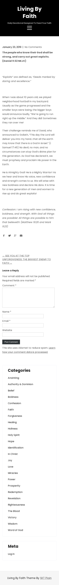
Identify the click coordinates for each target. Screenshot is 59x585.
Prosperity (14, 485)
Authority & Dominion (20, 384)
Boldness (13, 397)
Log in (11, 554)
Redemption (15, 492)
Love (10, 466)
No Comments (33, 47)
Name (6, 311)
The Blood (14, 511)
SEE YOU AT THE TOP (15, 255)
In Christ (13, 454)
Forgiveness (15, 416)
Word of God (15, 530)
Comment (9, 285)
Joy (10, 460)
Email (6, 321)
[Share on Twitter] (9, 236)
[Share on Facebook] (3, 236)
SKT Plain (46, 578)
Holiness (13, 428)
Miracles (13, 473)
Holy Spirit (14, 435)
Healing (12, 422)
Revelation (14, 498)
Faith (11, 409)
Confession (14, 403)
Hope (11, 441)
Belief (11, 390)
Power (11, 479)
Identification (15, 447)
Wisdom (12, 524)
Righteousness (16, 504)
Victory (12, 517)
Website (7, 330)
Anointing (13, 378)
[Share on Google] (15, 236)
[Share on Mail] (21, 236)
